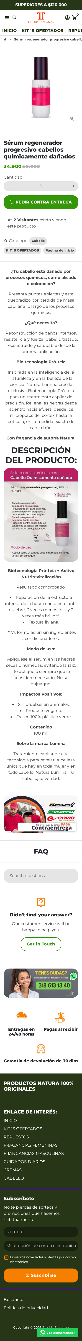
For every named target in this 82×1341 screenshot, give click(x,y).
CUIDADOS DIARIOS (24, 1161)
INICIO (10, 1120)
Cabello (38, 241)
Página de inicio (60, 250)
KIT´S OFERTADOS (22, 250)
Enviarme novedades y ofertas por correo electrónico (43, 1259)
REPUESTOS (16, 1137)
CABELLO (14, 1178)
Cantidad (13, 177)
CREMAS (13, 1169)
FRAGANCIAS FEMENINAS (31, 1145)
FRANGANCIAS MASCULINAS (34, 1153)
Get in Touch (41, 944)
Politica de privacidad (26, 1307)
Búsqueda (14, 1299)
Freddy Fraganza (55, 1327)
